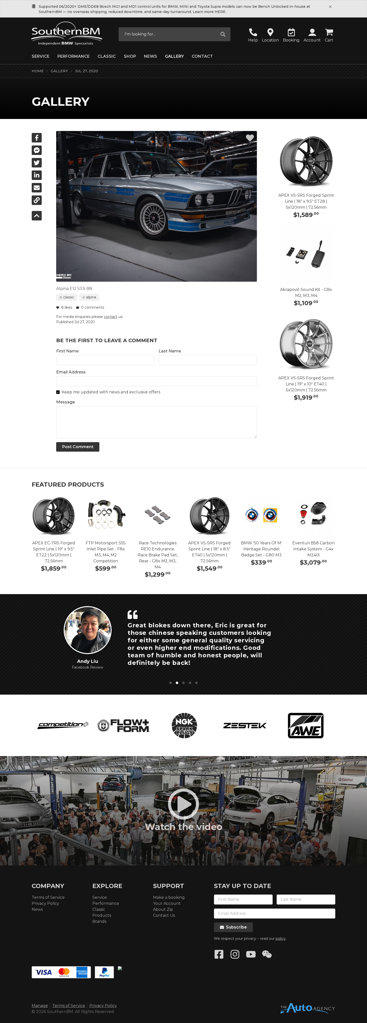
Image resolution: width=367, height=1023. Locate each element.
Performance (73, 56)
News (150, 56)
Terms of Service (48, 897)
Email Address (71, 372)
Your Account (167, 903)
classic (68, 297)
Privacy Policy (45, 903)
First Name (67, 351)
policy (281, 938)
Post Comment (77, 446)
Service (40, 56)
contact (110, 316)
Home (38, 71)
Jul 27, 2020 (86, 71)
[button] (312, 35)
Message (65, 402)
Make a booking (169, 897)
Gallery (174, 56)
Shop (130, 56)
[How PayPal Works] (104, 972)
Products (101, 915)
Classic (107, 56)
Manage (40, 1005)
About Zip (163, 909)
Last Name (170, 351)
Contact (202, 56)
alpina (91, 297)
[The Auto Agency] (307, 1009)
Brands (99, 921)
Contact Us (164, 915)
